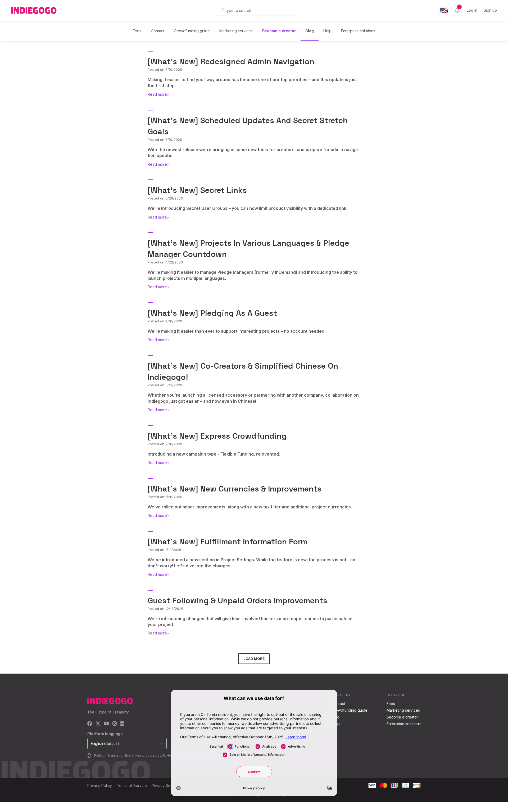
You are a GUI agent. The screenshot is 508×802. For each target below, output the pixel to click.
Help (327, 31)
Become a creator (279, 31)
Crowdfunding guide (192, 31)
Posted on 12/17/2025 (165, 608)
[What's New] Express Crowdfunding (217, 436)
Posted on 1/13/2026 (164, 550)
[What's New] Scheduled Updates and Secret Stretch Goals (248, 126)
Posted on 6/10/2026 (165, 139)
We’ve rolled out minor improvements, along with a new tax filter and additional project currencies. (250, 506)
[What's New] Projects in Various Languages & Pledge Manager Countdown (248, 248)
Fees (137, 31)
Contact (157, 31)
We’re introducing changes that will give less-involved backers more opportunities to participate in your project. (250, 621)
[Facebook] (89, 724)
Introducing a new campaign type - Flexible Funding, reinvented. (214, 454)
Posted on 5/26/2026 (165, 198)
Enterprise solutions (358, 31)
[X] (98, 724)
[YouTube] (106, 724)
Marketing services (236, 31)
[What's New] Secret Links (197, 190)
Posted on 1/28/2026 (165, 497)
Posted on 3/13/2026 (165, 385)
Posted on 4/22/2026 (165, 262)
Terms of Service (132, 785)
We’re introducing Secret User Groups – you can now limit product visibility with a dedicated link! (247, 208)
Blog (309, 31)
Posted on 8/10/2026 (165, 69)
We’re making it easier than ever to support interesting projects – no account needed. (236, 331)
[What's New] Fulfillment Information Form (227, 541)
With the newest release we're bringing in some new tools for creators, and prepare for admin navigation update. (254, 152)
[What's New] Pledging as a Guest (212, 313)
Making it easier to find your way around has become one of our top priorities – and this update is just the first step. (252, 82)
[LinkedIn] (122, 724)
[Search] (222, 10)
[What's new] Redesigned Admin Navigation (231, 61)
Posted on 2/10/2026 (165, 444)
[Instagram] (114, 724)
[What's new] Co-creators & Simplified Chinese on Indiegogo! (243, 371)
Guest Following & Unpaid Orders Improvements (237, 600)
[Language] (444, 10)
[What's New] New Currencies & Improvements (234, 489)
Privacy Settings (166, 785)
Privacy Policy (99, 785)
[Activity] (457, 10)
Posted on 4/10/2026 (165, 321)
